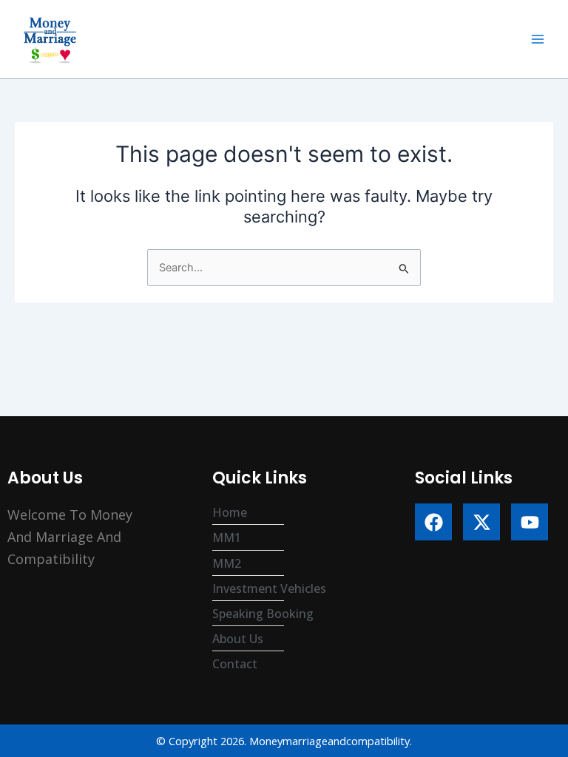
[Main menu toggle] (537, 39)
